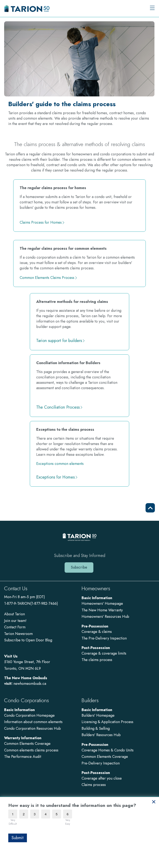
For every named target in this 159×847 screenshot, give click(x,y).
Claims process (94, 784)
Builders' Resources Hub (101, 735)
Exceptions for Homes (55, 477)
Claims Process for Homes (41, 222)
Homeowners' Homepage (102, 603)
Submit (18, 838)
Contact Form (14, 627)
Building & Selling (96, 728)
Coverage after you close (102, 778)
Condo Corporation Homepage (29, 715)
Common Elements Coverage (27, 743)
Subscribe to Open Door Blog (28, 640)
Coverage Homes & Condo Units (108, 750)
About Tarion (14, 614)
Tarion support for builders (59, 341)
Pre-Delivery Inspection (101, 763)
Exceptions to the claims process (65, 429)
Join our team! (15, 620)
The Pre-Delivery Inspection (104, 638)
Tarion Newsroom (18, 633)
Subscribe (79, 567)
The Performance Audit (22, 756)
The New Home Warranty (102, 610)
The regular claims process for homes (53, 188)
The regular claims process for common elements (63, 248)
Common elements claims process (31, 750)
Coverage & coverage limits (104, 653)
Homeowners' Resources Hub (105, 616)
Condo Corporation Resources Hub (32, 728)
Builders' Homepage (98, 715)
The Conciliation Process (58, 407)
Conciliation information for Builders (68, 363)
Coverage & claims (97, 631)
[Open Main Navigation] (152, 8)
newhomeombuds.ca (29, 683)
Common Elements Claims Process (47, 277)
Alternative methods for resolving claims (72, 301)
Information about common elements (33, 722)
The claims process (97, 659)
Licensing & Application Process (107, 722)
